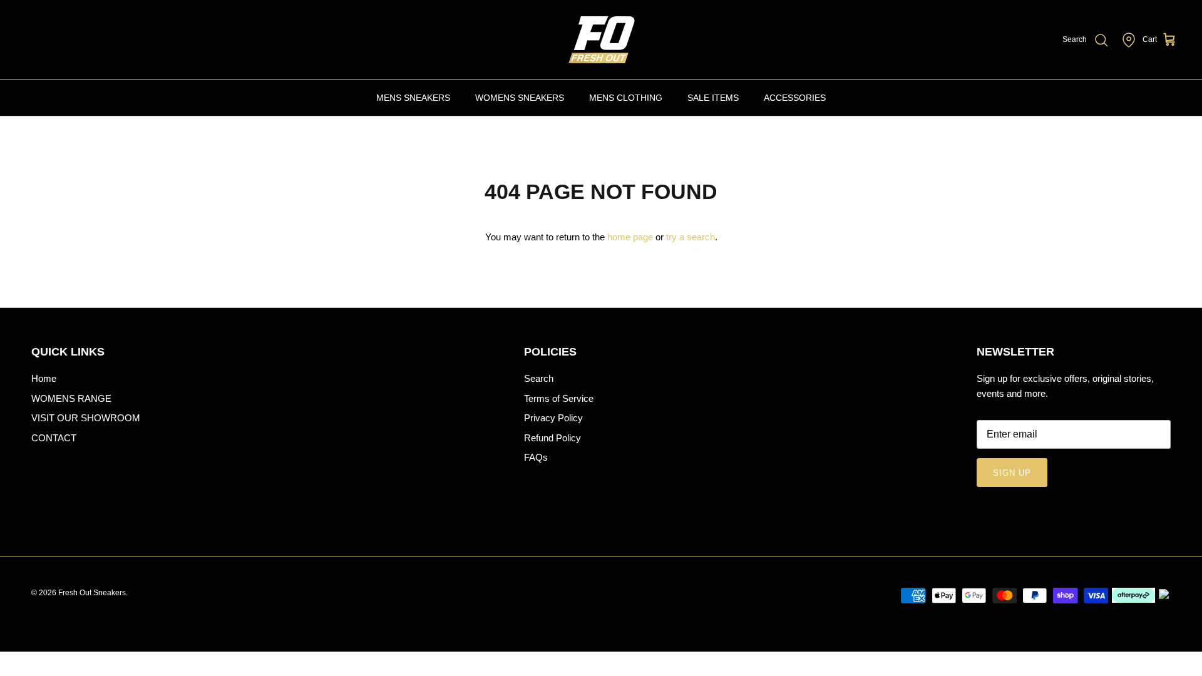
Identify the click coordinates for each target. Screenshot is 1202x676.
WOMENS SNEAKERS (519, 98)
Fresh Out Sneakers (92, 592)
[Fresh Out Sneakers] (601, 40)
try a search (690, 237)
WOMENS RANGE (71, 398)
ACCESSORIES (795, 98)
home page (630, 237)
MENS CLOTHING (625, 98)
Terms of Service (558, 398)
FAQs (536, 457)
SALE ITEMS (713, 98)
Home (43, 378)
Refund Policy (552, 438)
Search (538, 378)
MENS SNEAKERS (413, 98)
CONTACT (53, 438)
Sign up (1012, 473)
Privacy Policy (553, 417)
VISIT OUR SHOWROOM (85, 417)
